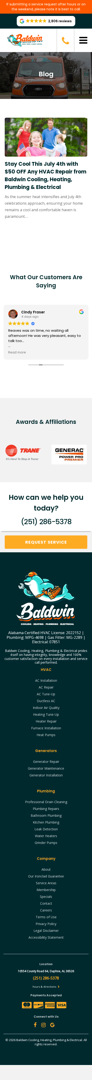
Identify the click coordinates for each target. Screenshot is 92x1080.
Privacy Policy (46, 924)
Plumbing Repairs (46, 808)
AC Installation (46, 680)
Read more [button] (17, 352)
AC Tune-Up (46, 694)
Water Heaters (46, 836)
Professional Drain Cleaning (46, 802)
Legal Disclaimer (46, 930)
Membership (46, 890)
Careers (46, 910)
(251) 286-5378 (46, 522)
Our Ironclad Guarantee (46, 876)
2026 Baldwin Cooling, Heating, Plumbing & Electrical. (46, 1040)
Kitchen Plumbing (46, 822)
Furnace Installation (46, 728)
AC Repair (46, 687)
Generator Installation (46, 775)
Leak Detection (46, 829)
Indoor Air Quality (46, 707)
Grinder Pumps (46, 842)
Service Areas (46, 883)
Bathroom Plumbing (46, 815)
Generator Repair (46, 761)
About (46, 869)
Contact (46, 903)
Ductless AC (46, 701)
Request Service (46, 542)
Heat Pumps (46, 735)
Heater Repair (46, 721)
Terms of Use (46, 917)
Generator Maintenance (46, 768)
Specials (46, 896)
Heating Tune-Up (46, 714)
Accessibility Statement (46, 937)
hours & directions (45, 986)
